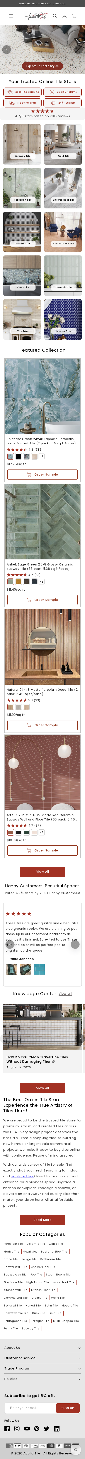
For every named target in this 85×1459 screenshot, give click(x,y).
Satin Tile (51, 1305)
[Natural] (10, 707)
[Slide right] (80, 1038)
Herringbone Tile (15, 1321)
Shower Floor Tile (43, 1267)
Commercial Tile (16, 1298)
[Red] (10, 832)
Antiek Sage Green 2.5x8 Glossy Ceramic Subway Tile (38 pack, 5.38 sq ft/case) (40, 566)
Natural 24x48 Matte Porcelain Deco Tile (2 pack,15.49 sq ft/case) (42, 691)
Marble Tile (11, 1251)
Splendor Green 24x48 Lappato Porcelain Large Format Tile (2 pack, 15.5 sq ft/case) (41, 441)
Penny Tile (11, 1328)
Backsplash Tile (15, 1274)
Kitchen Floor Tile (43, 1290)
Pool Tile (36, 1274)
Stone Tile (11, 1259)
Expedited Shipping (27, 92)
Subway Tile (30, 1328)
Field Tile (55, 1313)
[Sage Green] (10, 581)
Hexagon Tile (40, 1321)
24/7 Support (66, 102)
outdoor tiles (22, 1176)
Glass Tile (56, 1244)
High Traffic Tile (37, 1282)
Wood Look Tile (63, 1282)
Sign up (67, 1408)
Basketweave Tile (16, 1313)
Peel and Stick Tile (54, 1251)
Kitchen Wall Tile (15, 1290)
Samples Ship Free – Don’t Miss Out (42, 3)
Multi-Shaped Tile (66, 1321)
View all (42, 871)
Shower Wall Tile (15, 1267)
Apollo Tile (31, 1453)
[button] (55, 16)
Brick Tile (38, 1313)
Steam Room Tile (58, 1274)
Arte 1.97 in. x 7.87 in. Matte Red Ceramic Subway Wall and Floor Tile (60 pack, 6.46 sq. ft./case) (41, 817)
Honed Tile (33, 1305)
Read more (43, 1220)
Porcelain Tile (13, 1244)
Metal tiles (30, 1251)
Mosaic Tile (70, 1305)
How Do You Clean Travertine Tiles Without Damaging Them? (37, 1059)
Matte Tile (58, 1298)
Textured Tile (13, 1305)
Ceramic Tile (36, 1244)
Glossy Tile (39, 1298)
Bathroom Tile (50, 1259)
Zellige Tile (29, 1259)
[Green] (10, 456)
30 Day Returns (67, 92)
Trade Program (27, 102)
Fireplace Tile (13, 1282)
